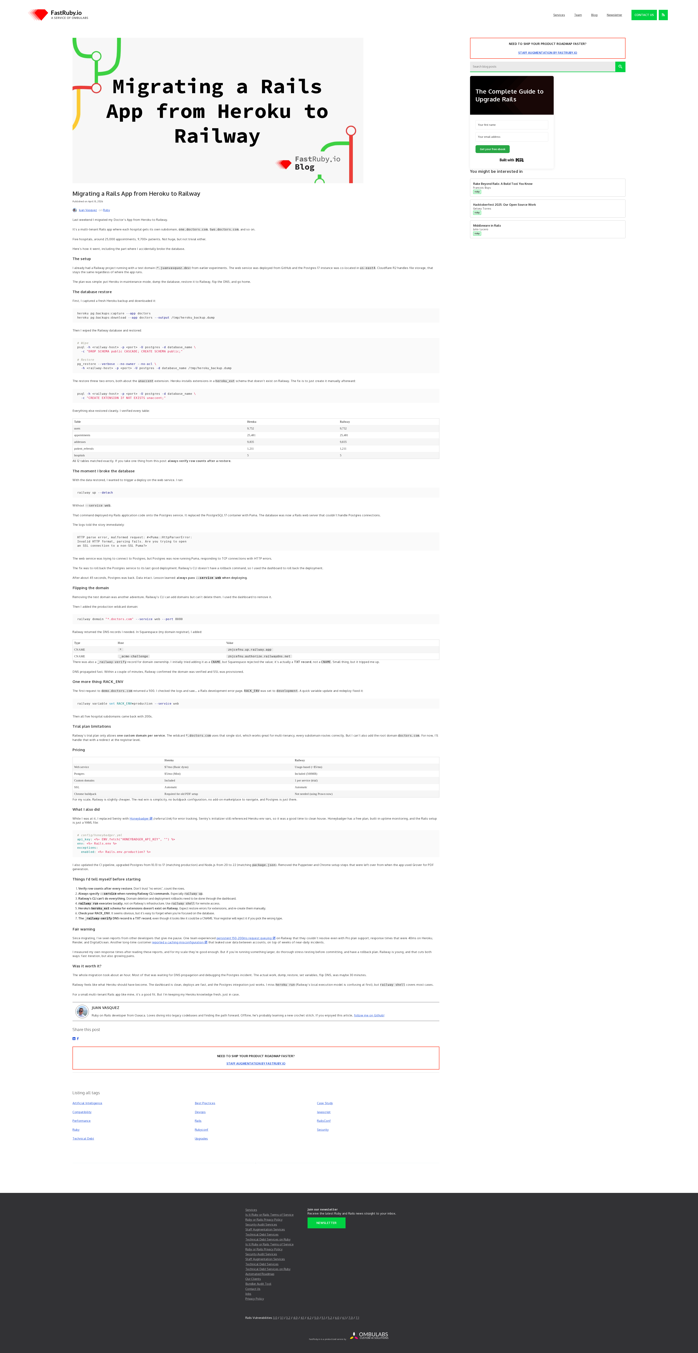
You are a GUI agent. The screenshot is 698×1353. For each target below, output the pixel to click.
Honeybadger (141, 818)
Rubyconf (201, 1129)
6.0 (337, 1318)
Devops (200, 1112)
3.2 (288, 1318)
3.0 (275, 1318)
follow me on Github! (369, 1015)
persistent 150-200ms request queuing (246, 938)
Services (559, 15)
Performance (82, 1121)
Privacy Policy (254, 1298)
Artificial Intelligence (87, 1103)
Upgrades (201, 1138)
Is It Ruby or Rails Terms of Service (269, 1215)
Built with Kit (512, 160)
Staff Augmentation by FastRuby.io (256, 1063)
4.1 (302, 1318)
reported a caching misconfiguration (180, 942)
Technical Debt (83, 1138)
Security (323, 1129)
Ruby (106, 210)
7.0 (350, 1318)
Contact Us (644, 15)
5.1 (323, 1318)
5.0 (316, 1318)
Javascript (324, 1112)
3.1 (281, 1318)
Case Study (325, 1103)
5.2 (330, 1318)
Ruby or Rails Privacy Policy (263, 1219)
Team (578, 15)
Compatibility (82, 1112)
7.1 (357, 1318)
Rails (198, 1121)
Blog (594, 15)
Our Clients (253, 1279)
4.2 (309, 1318)
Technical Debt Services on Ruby (267, 1239)
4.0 (295, 1318)
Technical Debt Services (261, 1234)
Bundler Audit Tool (258, 1284)
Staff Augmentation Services (265, 1229)
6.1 (344, 1318)
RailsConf (324, 1121)
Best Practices (205, 1103)
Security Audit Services (261, 1224)
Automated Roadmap (259, 1274)
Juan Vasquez (88, 210)
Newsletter (614, 15)
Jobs (248, 1294)
